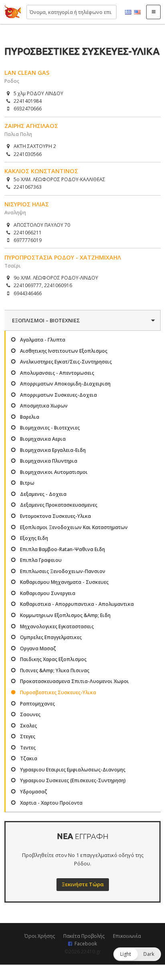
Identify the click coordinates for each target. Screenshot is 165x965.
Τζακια (28, 758)
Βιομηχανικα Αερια (43, 439)
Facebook (85, 943)
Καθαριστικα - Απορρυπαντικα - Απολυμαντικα (77, 604)
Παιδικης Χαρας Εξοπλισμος (53, 659)
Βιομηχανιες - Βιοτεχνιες (50, 427)
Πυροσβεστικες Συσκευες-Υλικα (58, 692)
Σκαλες (28, 725)
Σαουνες (30, 714)
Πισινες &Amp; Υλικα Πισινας (54, 670)
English (137, 12)
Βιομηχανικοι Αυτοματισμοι (54, 472)
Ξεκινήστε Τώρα (83, 884)
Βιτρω (27, 483)
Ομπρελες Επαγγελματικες (51, 637)
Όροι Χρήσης (39, 936)
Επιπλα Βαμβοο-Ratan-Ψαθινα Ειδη (62, 549)
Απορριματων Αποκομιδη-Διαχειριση (65, 383)
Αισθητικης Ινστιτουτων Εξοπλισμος (63, 351)
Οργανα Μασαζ (38, 648)
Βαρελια (29, 417)
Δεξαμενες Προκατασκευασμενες (58, 504)
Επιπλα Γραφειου (41, 560)
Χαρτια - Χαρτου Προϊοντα (51, 802)
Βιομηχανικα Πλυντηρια (48, 461)
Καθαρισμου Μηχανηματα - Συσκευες (64, 582)
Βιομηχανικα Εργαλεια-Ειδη (53, 450)
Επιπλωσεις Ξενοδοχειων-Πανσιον (62, 571)
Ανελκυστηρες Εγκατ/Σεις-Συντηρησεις (66, 361)
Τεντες (28, 747)
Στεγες (27, 736)
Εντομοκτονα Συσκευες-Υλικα (55, 516)
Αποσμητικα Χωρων (44, 405)
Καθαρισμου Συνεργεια (47, 593)
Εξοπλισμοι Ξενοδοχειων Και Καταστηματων (74, 527)
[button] (137, 954)
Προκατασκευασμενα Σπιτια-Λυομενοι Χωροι (74, 681)
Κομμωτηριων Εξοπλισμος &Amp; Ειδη (65, 615)
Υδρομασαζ (33, 791)
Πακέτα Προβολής (84, 936)
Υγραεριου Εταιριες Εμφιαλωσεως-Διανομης (72, 769)
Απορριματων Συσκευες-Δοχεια (58, 395)
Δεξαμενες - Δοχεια (43, 494)
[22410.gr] (12, 12)
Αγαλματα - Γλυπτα (42, 339)
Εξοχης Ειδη (34, 538)
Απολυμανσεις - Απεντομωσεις (57, 373)
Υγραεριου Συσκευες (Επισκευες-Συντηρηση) (73, 780)
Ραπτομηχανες (37, 703)
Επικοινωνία (127, 936)
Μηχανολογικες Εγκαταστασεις (57, 626)
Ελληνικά (128, 12)
